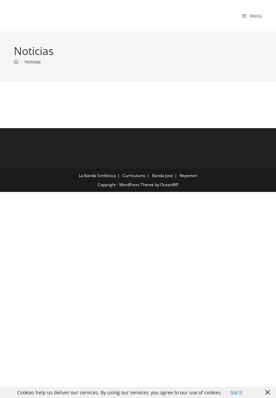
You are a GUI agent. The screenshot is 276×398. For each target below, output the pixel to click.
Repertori (188, 175)
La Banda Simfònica (97, 175)
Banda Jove (162, 175)
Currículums (134, 175)
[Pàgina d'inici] (16, 62)
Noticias (33, 62)
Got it (236, 392)
